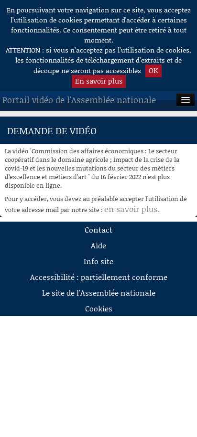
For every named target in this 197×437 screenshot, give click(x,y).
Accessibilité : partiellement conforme (98, 276)
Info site (98, 261)
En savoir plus (98, 80)
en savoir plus (130, 208)
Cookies (98, 308)
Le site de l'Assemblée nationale (98, 292)
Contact (98, 229)
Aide (98, 245)
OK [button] (153, 70)
